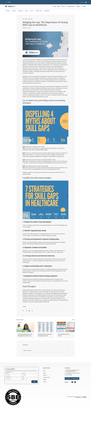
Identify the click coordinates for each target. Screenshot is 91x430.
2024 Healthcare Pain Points (64, 354)
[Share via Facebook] (23, 310)
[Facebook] (72, 402)
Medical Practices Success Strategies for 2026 (45, 354)
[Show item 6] (63, 140)
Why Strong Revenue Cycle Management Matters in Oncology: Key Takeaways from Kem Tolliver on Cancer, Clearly (25, 354)
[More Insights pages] (80, 6)
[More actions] (67, 19)
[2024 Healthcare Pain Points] (66, 347)
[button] (85, 2)
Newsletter (46, 10)
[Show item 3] (41, 140)
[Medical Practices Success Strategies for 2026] (46, 347)
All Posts (8, 10)
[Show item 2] (33, 140)
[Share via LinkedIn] (29, 310)
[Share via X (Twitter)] (26, 310)
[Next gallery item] (67, 121)
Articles (14, 10)
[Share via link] (32, 310)
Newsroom (20, 10)
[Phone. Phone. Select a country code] (24, 398)
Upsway (85, 409)
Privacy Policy (84, 410)
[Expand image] (45, 121)
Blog (26, 10)
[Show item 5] (56, 140)
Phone (23, 396)
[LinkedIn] (75, 402)
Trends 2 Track (38, 10)
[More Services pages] (65, 6)
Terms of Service (78, 410)
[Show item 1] (26, 140)
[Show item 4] (48, 140)
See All (73, 339)
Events (31, 10)
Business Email (8, 396)
